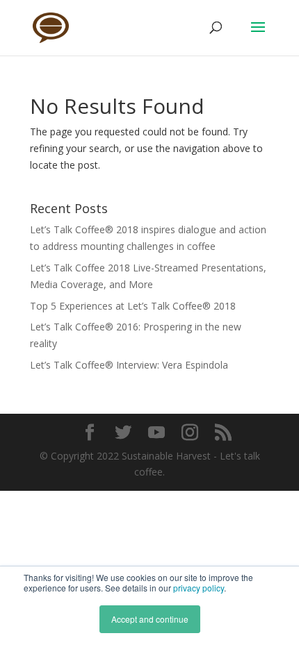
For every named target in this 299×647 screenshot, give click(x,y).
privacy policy (198, 588)
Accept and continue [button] (149, 619)
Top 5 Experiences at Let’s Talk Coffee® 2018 (133, 305)
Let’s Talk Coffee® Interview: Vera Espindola (129, 364)
